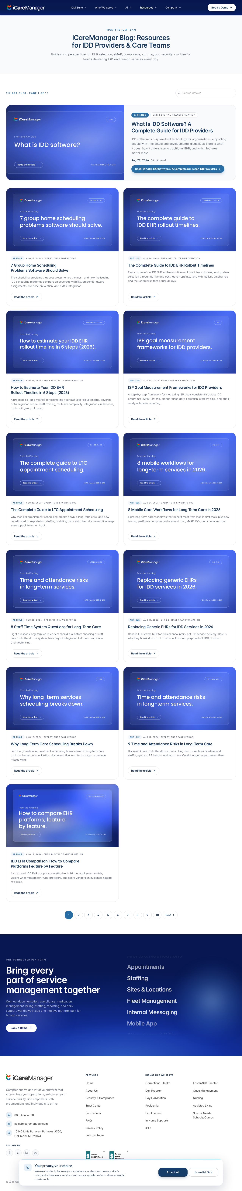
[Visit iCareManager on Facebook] (9, 1152)
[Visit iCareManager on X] (18, 1152)
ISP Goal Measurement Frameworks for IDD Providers (175, 387)
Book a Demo (219, 7)
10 (157, 914)
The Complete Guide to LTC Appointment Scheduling (57, 509)
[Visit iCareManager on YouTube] (35, 1152)
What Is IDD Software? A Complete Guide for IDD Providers (172, 127)
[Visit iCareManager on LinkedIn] (26, 1152)
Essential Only (204, 1172)
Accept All (173, 1172)
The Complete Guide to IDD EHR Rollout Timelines (171, 265)
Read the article (28, 297)
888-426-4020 (24, 1115)
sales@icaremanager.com (31, 1123)
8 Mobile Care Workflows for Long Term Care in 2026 (174, 509)
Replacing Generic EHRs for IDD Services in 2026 (170, 627)
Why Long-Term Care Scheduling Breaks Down (52, 744)
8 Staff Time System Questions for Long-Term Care (56, 627)
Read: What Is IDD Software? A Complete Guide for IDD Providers (176, 168)
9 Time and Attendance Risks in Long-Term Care (170, 744)
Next (168, 914)
